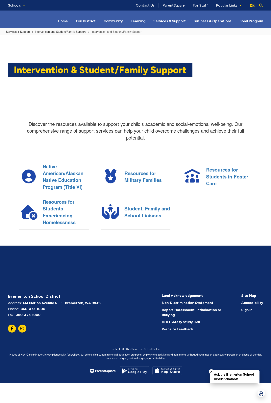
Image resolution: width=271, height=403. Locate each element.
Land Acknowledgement (182, 295)
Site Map (248, 295)
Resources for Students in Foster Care (227, 176)
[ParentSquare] (103, 371)
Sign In (246, 310)
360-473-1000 (33, 309)
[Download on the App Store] (167, 370)
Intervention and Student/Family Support (60, 32)
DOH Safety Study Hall (181, 322)
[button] (16, 5)
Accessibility (252, 303)
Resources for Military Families (143, 176)
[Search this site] (261, 5)
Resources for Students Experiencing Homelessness (59, 212)
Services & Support (18, 32)
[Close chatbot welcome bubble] (211, 371)
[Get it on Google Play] (134, 370)
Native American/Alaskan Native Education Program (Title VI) (63, 176)
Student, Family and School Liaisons (147, 212)
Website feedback (177, 329)
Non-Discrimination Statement (187, 303)
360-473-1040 (28, 315)
